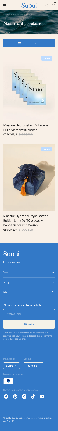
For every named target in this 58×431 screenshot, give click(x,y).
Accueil (6, 14)
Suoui (14, 417)
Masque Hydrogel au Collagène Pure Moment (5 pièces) (26, 127)
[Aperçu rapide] (10, 112)
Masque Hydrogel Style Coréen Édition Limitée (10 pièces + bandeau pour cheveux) (26, 220)
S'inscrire (29, 324)
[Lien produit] (29, 97)
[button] (4, 5)
